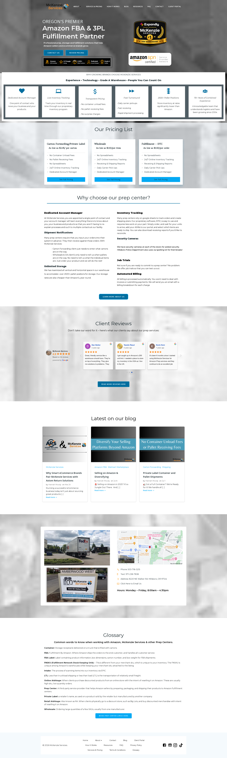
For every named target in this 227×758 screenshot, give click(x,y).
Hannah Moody (54, 485)
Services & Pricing (94, 6)
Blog (126, 6)
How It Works (113, 6)
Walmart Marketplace (118, 467)
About (76, 6)
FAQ (149, 6)
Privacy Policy (136, 745)
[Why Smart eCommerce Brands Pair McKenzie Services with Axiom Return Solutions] (64, 444)
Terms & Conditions (117, 750)
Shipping (166, 467)
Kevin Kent (126, 345)
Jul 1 (163, 481)
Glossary (136, 750)
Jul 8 (115, 481)
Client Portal (174, 6)
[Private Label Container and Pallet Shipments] (162, 444)
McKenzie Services (54, 467)
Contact (159, 6)
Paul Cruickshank (161, 345)
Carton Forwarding (152, 467)
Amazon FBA (101, 467)
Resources (138, 6)
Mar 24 (68, 485)
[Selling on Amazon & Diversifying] (113, 444)
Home (85, 740)
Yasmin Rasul (95, 345)
